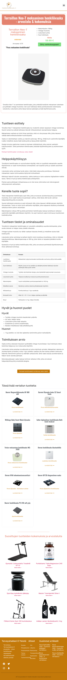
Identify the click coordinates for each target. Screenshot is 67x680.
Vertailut (33, 658)
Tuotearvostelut (24, 657)
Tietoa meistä (23, 654)
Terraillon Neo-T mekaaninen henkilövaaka (18, 32)
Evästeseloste (24, 650)
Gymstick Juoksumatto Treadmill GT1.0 (18, 564)
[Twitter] (9, 664)
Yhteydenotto (24, 648)
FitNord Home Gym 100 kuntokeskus (18, 621)
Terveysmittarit (34, 653)
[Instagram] (4, 668)
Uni (31, 645)
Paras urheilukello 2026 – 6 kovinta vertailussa (58, 654)
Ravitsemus (33, 650)
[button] (63, 5)
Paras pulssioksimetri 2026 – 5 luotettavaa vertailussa (44, 656)
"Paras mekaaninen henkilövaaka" (18, 47)
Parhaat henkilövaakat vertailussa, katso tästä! (17, 152)
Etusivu (23, 645)
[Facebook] (4, 664)
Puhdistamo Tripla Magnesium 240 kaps (49, 564)
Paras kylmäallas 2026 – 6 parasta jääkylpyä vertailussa (44, 647)
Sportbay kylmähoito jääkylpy (18, 593)
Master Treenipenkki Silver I (49, 593)
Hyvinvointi (33, 656)
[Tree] (9, 668)
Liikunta (32, 648)
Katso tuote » (17, 567)
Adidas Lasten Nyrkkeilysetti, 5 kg (49, 621)
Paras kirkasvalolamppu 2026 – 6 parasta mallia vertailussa (58, 647)
